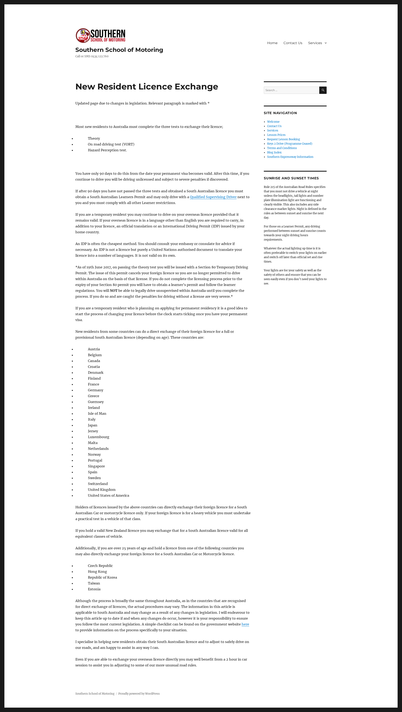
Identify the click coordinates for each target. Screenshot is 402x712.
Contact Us (292, 43)
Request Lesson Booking (283, 139)
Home (272, 43)
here (245, 624)
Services (315, 43)
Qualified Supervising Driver (213, 197)
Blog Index (274, 152)
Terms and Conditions (282, 148)
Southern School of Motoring (119, 49)
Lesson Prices (276, 135)
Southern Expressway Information (290, 157)
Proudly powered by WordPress (139, 693)
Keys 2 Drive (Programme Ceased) (289, 143)
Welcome (273, 122)
